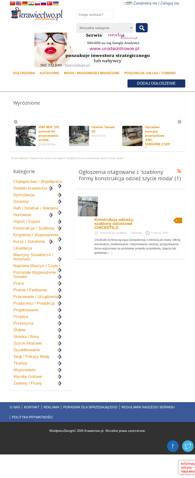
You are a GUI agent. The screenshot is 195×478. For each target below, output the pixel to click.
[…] (110, 252)
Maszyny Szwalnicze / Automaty (33, 257)
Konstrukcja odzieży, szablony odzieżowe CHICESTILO (114, 223)
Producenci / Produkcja (34, 303)
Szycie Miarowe (27, 343)
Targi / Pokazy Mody (31, 356)
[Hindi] (31, 3)
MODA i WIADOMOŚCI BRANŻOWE (92, 73)
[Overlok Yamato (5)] (63, 145)
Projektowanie (25, 310)
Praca (18, 283)
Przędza (20, 316)
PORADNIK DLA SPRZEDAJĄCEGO (90, 407)
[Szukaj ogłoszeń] (142, 27)
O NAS (15, 407)
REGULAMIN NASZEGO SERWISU (148, 407)
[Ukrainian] (56, 3)
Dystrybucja (24, 195)
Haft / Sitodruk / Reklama (35, 208)
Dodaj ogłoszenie (156, 83)
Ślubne (19, 330)
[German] (25, 3)
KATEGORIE (49, 73)
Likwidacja (22, 248)
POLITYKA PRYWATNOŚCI (32, 417)
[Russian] (43, 3)
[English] (19, 3)
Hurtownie (22, 215)
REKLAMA (51, 407)
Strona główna (19, 158)
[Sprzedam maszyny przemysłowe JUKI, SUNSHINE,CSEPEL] (116, 145)
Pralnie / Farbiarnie (30, 290)
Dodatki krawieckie (30, 188)
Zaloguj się (169, 3)
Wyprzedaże (24, 370)
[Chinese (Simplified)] (12, 3)
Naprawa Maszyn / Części (36, 265)
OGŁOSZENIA (24, 73)
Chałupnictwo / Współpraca (37, 181)
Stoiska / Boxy (26, 336)
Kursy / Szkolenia (29, 241)
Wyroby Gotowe (27, 376)
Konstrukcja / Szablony (113, 232)
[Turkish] (50, 3)
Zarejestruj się (145, 3)
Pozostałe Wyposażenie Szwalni (34, 274)
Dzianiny (21, 201)
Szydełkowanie (26, 350)
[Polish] (37, 3)
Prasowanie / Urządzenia (35, 296)
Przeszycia (23, 323)
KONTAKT (31, 407)
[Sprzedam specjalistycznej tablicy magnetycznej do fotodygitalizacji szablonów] (169, 145)
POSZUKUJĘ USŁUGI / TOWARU (150, 73)
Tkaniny (20, 363)
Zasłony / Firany (27, 383)
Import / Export (26, 221)
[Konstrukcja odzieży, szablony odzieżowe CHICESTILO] (88, 215)
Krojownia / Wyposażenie (35, 235)
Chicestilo (136, 232)
